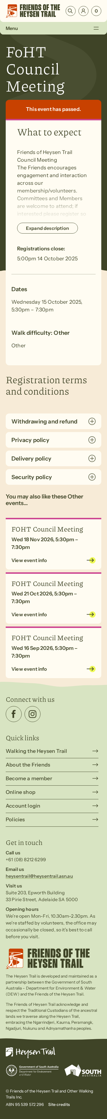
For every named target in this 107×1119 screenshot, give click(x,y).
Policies (15, 819)
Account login (23, 806)
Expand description (47, 228)
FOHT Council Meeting (47, 529)
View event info (29, 560)
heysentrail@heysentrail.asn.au (39, 876)
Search (71, 11)
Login (83, 11)
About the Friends (28, 765)
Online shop (20, 792)
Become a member (29, 778)
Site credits (59, 1104)
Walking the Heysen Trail (36, 751)
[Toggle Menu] (96, 28)
